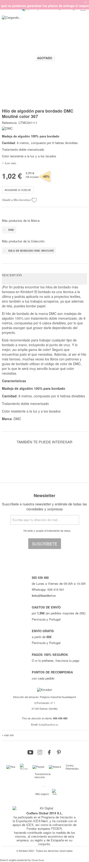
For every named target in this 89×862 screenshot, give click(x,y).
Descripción (12, 275)
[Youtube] (30, 752)
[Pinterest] (59, 752)
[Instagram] (40, 752)
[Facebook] (49, 752)
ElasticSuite (38, 860)
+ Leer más (9, 163)
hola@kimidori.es (48, 724)
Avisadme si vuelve (18, 190)
